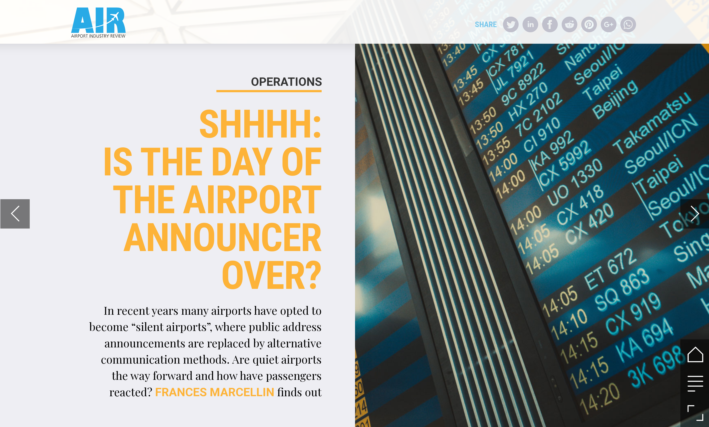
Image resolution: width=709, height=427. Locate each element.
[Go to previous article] (15, 214)
